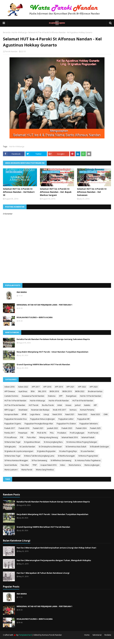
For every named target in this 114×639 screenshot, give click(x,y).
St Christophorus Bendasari (50, 446)
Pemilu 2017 (9, 433)
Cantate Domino (11, 396)
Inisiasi (68, 405)
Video (62, 465)
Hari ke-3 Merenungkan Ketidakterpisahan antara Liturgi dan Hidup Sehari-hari (56, 547)
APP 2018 (47, 387)
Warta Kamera (75, 465)
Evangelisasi (71, 396)
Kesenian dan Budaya (40, 410)
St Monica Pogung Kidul (88, 456)
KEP (95, 405)
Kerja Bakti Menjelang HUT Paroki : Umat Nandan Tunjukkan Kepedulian (52, 351)
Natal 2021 (69, 414)
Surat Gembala (10, 465)
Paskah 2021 (38, 428)
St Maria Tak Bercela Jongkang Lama (39, 456)
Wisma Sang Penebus (45, 469)
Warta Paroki (26, 469)
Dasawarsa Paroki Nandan (33, 396)
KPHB (24, 414)
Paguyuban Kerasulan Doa (15, 419)
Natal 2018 (57, 414)
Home (87, 635)
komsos (73, 410)
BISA (33, 391)
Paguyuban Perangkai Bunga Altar (39, 423)
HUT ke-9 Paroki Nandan (14, 405)
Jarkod (77, 405)
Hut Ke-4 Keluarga (19, 32)
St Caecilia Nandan (27, 446)
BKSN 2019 (67, 391)
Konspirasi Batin (11, 414)
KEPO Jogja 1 (9, 410)
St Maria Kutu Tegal (12, 442)
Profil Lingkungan (77, 433)
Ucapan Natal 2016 (48, 465)
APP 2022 (82, 387)
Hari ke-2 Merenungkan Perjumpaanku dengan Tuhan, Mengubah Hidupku (54, 560)
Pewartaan (22, 433)
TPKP (35, 465)
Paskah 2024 (81, 428)
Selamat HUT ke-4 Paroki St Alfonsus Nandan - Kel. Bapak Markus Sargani (56, 191)
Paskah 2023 (67, 428)
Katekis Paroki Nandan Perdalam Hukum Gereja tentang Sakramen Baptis (53, 339)
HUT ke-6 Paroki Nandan (82, 400)
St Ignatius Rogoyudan (46, 451)
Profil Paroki (93, 433)
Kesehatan (23, 410)
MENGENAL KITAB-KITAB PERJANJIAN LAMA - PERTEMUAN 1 (44, 304)
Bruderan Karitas (95, 391)
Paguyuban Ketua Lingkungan (42, 419)
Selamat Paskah (87, 437)
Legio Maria (35, 414)
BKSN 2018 (54, 391)
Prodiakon (61, 433)
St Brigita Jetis (10, 446)
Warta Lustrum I (11, 469)
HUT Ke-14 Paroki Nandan (15, 400)
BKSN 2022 (79, 391)
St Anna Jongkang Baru (53, 442)
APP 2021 (70, 387)
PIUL (52, 433)
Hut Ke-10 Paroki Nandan (90, 396)
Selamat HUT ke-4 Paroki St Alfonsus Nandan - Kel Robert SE (19, 191)
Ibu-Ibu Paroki (48, 405)
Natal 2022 (82, 414)
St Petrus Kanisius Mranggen (16, 460)
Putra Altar (31, 437)
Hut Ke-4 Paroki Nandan (59, 400)
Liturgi (46, 414)
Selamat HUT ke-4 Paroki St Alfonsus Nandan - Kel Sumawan (92, 191)
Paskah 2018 (24, 428)
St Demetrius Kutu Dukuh (76, 446)
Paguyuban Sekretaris (89, 423)
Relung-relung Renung (48, 437)
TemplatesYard (25, 635)
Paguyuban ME (83, 419)
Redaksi (107, 635)
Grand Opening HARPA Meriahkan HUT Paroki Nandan (43, 364)
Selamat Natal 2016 (69, 437)
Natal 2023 (95, 414)
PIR (32, 433)
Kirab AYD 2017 (59, 410)
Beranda (6, 32)
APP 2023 (94, 387)
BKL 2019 (42, 391)
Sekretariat (97, 635)
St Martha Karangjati (66, 456)
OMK (106, 414)
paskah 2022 (52, 428)
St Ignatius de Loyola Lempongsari (18, 451)
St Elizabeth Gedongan (99, 446)
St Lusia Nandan (87, 451)
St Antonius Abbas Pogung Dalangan (81, 442)
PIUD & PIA (41, 433)
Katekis (87, 405)
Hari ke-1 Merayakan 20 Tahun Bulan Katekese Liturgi (43, 573)
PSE (21, 437)
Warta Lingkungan (91, 465)
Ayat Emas (23, 391)
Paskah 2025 (95, 428)
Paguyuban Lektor (66, 419)
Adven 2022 (23, 387)
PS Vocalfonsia (10, 437)
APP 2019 (59, 387)
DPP (60, 396)
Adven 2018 (9, 387)
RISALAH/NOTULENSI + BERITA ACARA (35, 317)
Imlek (59, 405)
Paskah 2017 (9, 428)
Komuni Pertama (87, 410)
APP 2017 (36, 387)
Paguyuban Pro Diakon (66, 423)
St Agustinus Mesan (32, 442)
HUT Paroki (33, 405)
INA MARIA (22, 292)
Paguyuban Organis (12, 423)
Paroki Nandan (11, 51)
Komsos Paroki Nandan (52, 635)
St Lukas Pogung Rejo (68, 451)
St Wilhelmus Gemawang (61, 460)
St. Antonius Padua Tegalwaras (87, 460)
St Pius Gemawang (39, 460)
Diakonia (51, 396)
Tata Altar (25, 465)
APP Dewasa (9, 391)
